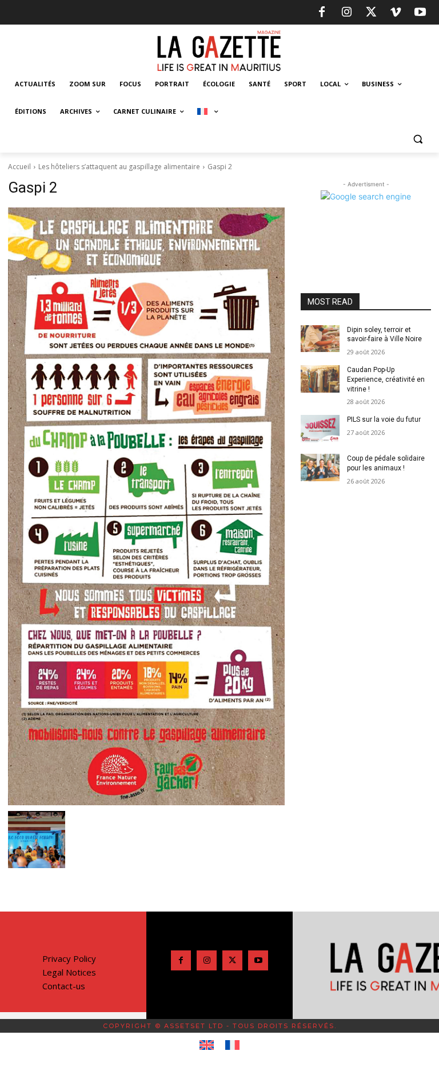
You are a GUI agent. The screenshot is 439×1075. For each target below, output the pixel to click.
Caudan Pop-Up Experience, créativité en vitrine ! (386, 379)
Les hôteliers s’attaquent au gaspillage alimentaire (119, 166)
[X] (371, 12)
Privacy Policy (69, 958)
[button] (417, 139)
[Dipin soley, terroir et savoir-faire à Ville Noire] (320, 339)
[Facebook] (322, 12)
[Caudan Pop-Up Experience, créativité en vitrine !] (320, 379)
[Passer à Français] (232, 1045)
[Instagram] (346, 12)
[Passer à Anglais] (207, 1045)
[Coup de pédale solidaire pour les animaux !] (320, 467)
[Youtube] (420, 12)
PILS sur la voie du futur (384, 419)
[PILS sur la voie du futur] (320, 428)
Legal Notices (69, 972)
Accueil (19, 166)
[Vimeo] (395, 12)
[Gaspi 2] (146, 506)
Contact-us (63, 986)
